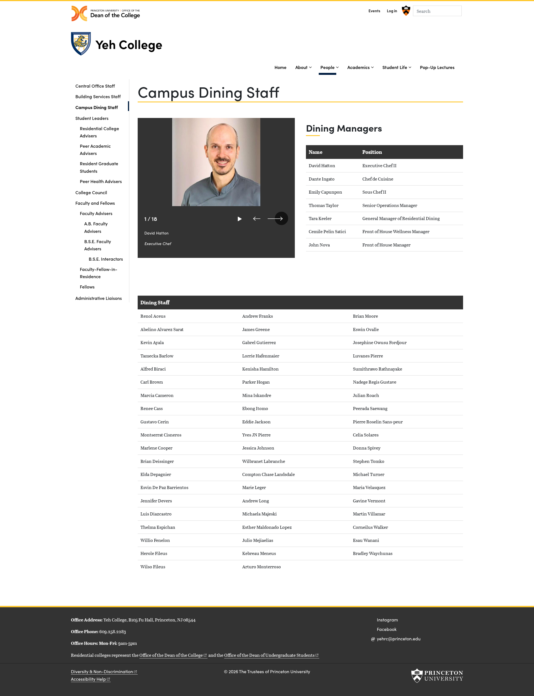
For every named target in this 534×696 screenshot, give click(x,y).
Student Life (394, 67)
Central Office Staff (95, 86)
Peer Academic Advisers (95, 149)
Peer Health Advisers (101, 181)
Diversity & (102, 671)
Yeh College (128, 43)
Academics (358, 67)
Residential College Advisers (99, 132)
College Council (91, 192)
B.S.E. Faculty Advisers (97, 244)
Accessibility (88, 679)
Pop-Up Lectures (437, 67)
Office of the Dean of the (171, 655)
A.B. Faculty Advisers (96, 227)
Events (374, 10)
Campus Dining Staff (102, 107)
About (301, 67)
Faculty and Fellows (95, 203)
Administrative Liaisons (98, 298)
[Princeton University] (405, 10)
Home (280, 67)
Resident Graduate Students (99, 167)
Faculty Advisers (96, 213)
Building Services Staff (98, 96)
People (328, 67)
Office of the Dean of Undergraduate (269, 655)
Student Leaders (91, 118)
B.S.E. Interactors (106, 259)
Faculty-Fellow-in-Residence (98, 272)
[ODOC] (105, 13)
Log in (392, 10)
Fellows (87, 286)
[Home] (83, 46)
